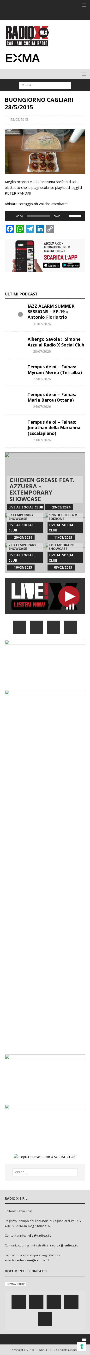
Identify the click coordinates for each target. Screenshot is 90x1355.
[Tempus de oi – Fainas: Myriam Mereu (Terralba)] (14, 371)
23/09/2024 (61, 507)
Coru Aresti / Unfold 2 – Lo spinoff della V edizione (63, 513)
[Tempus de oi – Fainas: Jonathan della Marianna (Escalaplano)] (14, 426)
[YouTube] (70, 627)
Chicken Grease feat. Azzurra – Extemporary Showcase (42, 489)
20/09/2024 (23, 537)
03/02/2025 (63, 567)
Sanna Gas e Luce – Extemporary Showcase (24, 545)
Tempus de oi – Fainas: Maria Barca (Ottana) (52, 397)
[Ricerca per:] (45, 84)
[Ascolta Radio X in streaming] (45, 611)
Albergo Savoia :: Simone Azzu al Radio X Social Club (56, 341)
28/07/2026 (42, 351)
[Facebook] (26, 15)
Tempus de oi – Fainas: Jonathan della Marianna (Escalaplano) (54, 427)
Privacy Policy (15, 1284)
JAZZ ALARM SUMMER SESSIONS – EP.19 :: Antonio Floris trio (51, 311)
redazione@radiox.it (32, 1260)
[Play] (11, 216)
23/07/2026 (42, 440)
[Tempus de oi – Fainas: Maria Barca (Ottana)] (14, 399)
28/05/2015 (19, 119)
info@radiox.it (39, 1235)
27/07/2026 (42, 379)
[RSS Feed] (64, 15)
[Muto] (65, 216)
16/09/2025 (23, 567)
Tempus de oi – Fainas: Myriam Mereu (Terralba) (55, 369)
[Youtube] (54, 15)
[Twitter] (35, 15)
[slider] (76, 215)
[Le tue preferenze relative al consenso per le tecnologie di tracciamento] (81, 1346)
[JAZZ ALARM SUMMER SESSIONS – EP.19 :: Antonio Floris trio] (14, 310)
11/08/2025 (63, 537)
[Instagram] (45, 15)
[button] (83, 5)
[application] (45, 216)
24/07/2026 (42, 406)
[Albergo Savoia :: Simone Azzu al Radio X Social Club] (14, 343)
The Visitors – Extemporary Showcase (21, 515)
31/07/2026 (42, 324)
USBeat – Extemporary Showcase (61, 545)
